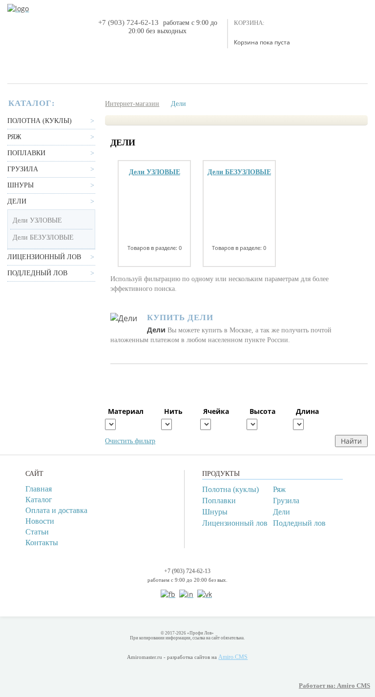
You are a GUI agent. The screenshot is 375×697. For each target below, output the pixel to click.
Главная (38, 489)
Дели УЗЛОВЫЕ (37, 220)
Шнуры (20, 185)
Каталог (38, 499)
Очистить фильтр (130, 441)
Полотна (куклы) (39, 120)
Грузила (22, 169)
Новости (39, 521)
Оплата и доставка (56, 510)
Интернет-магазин (132, 103)
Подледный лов (37, 273)
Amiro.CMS (233, 657)
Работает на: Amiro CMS (334, 685)
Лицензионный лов (44, 257)
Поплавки (26, 153)
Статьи (37, 532)
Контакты (41, 542)
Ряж (14, 137)
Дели (16, 201)
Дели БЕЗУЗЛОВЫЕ (43, 237)
